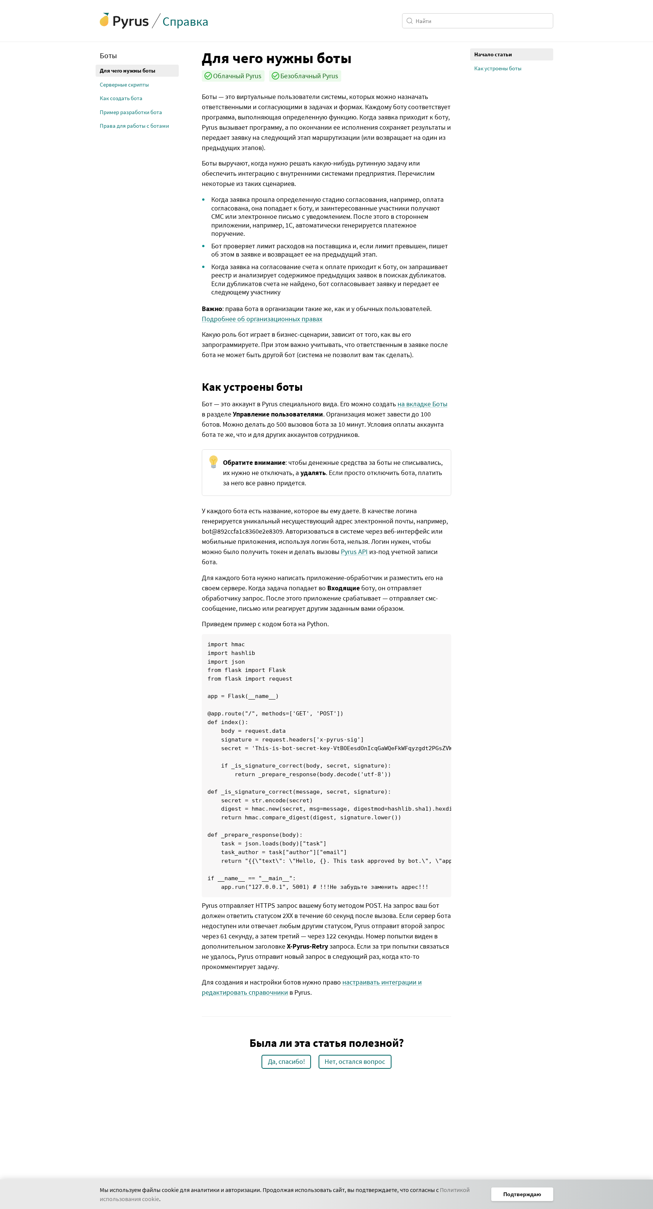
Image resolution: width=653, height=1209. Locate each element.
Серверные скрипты (124, 84)
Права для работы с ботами (134, 125)
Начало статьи (493, 54)
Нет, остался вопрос (355, 1061)
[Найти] (410, 21)
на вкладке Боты (422, 403)
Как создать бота (121, 98)
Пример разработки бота (131, 112)
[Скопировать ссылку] (196, 57)
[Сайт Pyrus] (124, 21)
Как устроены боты (497, 68)
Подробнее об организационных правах (262, 318)
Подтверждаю (522, 1194)
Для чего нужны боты (127, 70)
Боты (108, 55)
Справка (185, 21)
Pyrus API (354, 551)
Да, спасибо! (286, 1061)
